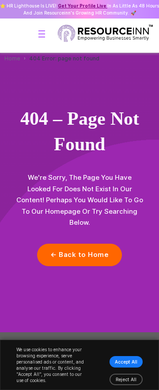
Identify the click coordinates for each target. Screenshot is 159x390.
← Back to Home (79, 255)
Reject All (126, 379)
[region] (79, 365)
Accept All (126, 361)
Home (12, 58)
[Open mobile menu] (41, 33)
